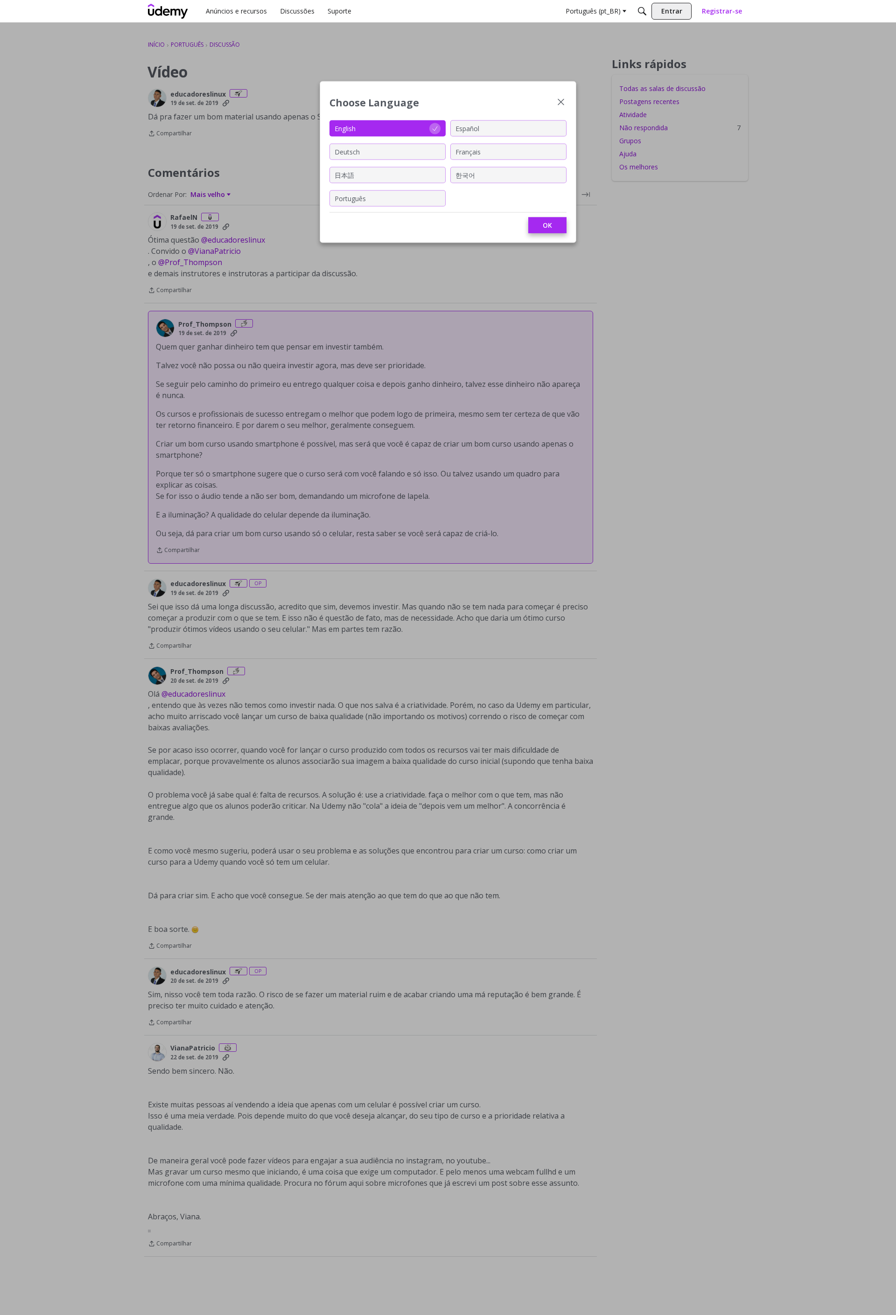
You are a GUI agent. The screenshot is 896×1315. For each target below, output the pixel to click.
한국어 (465, 174)
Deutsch (347, 151)
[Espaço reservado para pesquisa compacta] (642, 11)
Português (350, 198)
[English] (168, 11)
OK (547, 225)
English (345, 128)
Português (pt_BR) (593, 11)
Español (467, 128)
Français (468, 151)
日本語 (344, 174)
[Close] (561, 103)
